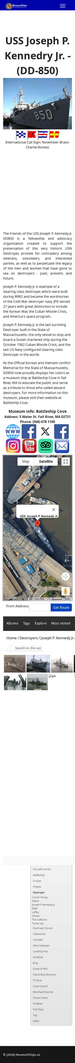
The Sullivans (39, 919)
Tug (35, 1015)
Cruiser (37, 881)
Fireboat (37, 1003)
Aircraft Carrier (42, 869)
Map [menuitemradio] (25, 461)
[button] (37, 524)
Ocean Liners (40, 998)
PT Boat (37, 980)
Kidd (34, 908)
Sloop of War (40, 969)
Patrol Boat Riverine (44, 974)
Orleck (35, 916)
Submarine (39, 934)
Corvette (38, 940)
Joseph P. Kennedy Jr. (43, 904)
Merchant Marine (43, 992)
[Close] (54, 510)
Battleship (39, 875)
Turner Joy (38, 923)
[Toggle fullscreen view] (65, 461)
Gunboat (38, 957)
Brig (35, 963)
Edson (35, 901)
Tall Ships (38, 1009)
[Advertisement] (37, 190)
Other (36, 1021)
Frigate (37, 886)
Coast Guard (40, 986)
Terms (68, 599)
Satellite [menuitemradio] (46, 461)
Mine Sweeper (41, 945)
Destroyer (39, 892)
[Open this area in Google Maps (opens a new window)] (11, 597)
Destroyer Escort (42, 928)
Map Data (39, 599)
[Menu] (62, 6)
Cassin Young (39, 897)
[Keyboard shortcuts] (30, 599)
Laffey (35, 912)
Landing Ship (40, 951)
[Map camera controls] (65, 576)
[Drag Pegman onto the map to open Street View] (65, 591)
